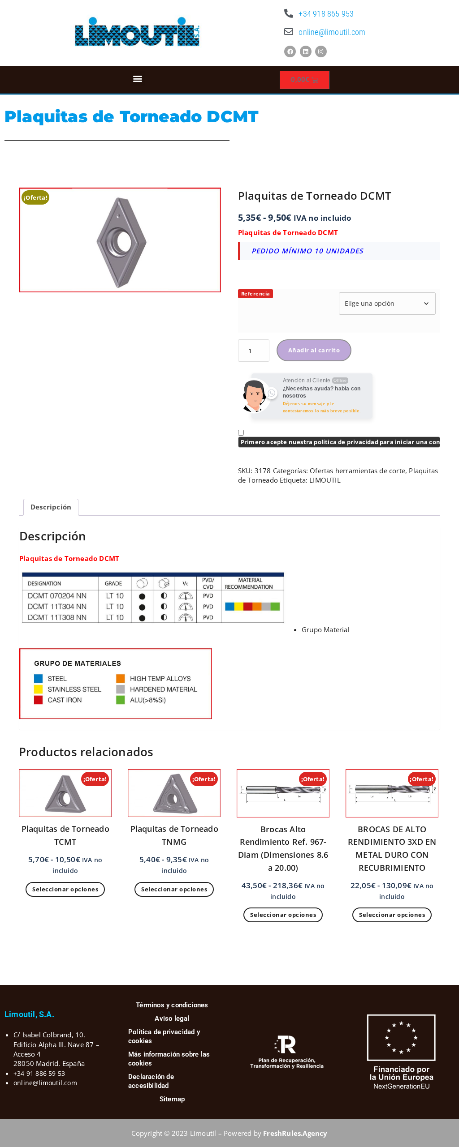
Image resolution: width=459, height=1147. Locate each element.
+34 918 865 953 (326, 13)
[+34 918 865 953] (288, 13)
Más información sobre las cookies (169, 1058)
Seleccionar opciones (65, 889)
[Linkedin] (306, 51)
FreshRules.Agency (295, 1133)
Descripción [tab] (50, 506)
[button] (137, 78)
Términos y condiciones (172, 1005)
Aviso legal (172, 1018)
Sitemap (172, 1099)
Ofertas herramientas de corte (357, 470)
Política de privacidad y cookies (164, 1036)
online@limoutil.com (332, 32)
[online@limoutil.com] (288, 31)
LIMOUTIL (325, 479)
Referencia (255, 293)
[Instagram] (321, 51)
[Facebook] (290, 51)
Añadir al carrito (314, 350)
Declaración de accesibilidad (151, 1081)
